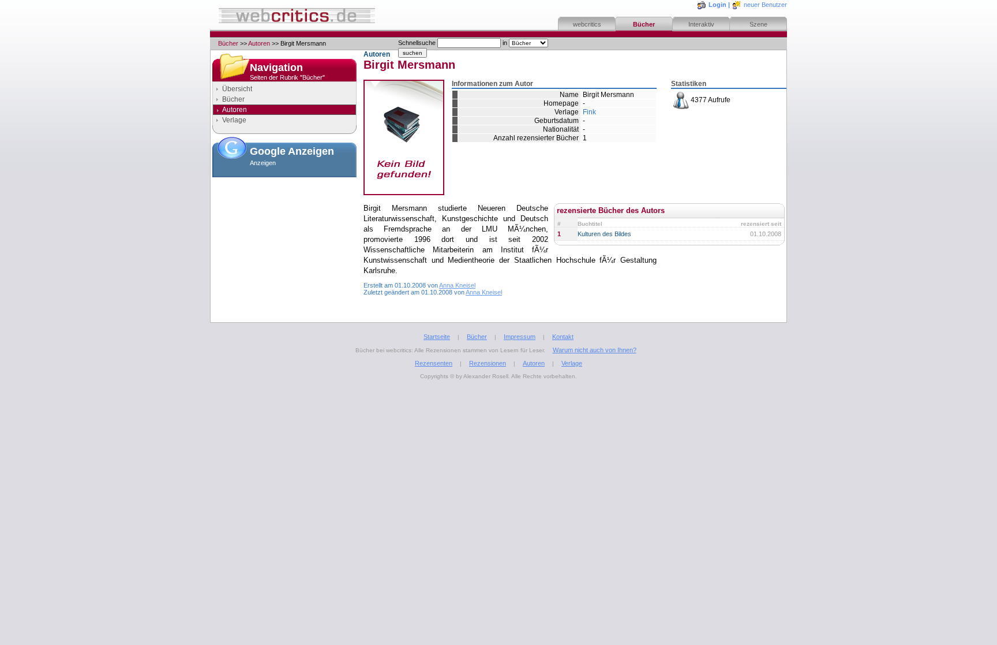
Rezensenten (433, 363)
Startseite (436, 336)
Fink (589, 112)
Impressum (519, 336)
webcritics (587, 24)
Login (717, 4)
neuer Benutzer (765, 4)
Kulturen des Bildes (604, 233)
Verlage (234, 120)
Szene (758, 24)
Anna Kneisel (457, 285)
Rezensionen (487, 363)
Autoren (259, 43)
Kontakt (563, 336)
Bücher (644, 24)
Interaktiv (701, 24)
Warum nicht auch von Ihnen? (594, 349)
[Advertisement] (284, 239)
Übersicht (237, 89)
